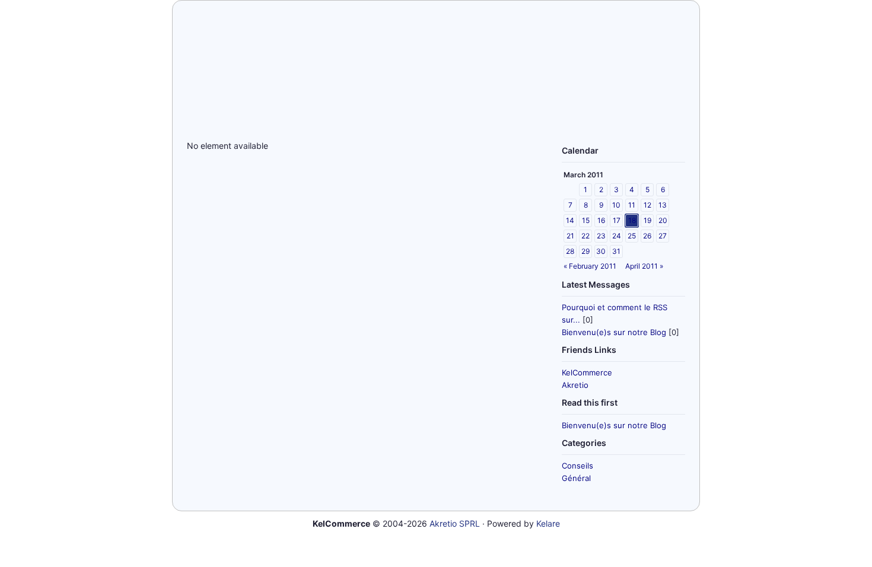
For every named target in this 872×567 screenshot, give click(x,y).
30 (601, 251)
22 (585, 235)
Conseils (577, 465)
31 (616, 251)
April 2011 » (644, 266)
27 (662, 235)
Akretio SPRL (454, 523)
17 (616, 220)
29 (585, 251)
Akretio (575, 385)
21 (570, 235)
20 (662, 220)
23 (601, 235)
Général (576, 478)
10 (616, 204)
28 (570, 251)
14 (570, 220)
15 (586, 220)
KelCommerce (587, 372)
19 (647, 220)
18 (632, 220)
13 (662, 204)
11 (631, 204)
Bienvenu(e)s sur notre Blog (614, 332)
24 (616, 235)
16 (601, 220)
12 (647, 204)
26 (647, 235)
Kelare (548, 523)
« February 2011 (590, 266)
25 (632, 235)
